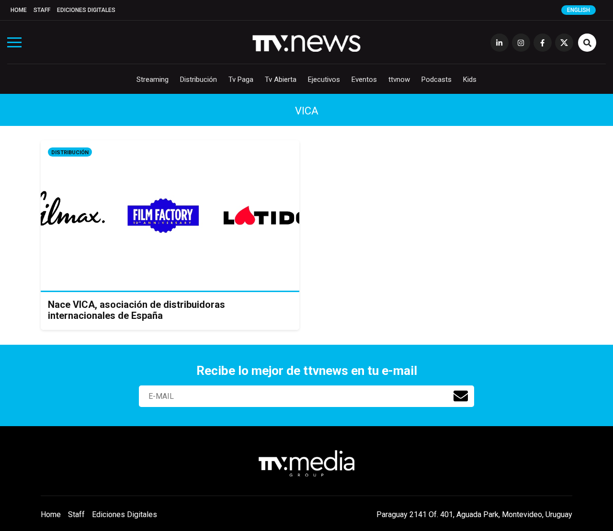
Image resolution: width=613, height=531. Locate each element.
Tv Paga (240, 79)
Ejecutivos (324, 79)
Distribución (198, 79)
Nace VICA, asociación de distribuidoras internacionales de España (136, 310)
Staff (42, 10)
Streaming (152, 79)
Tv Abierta (280, 79)
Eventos (364, 79)
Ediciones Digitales (86, 10)
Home (19, 10)
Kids (470, 79)
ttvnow (399, 79)
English (578, 10)
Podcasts (436, 79)
